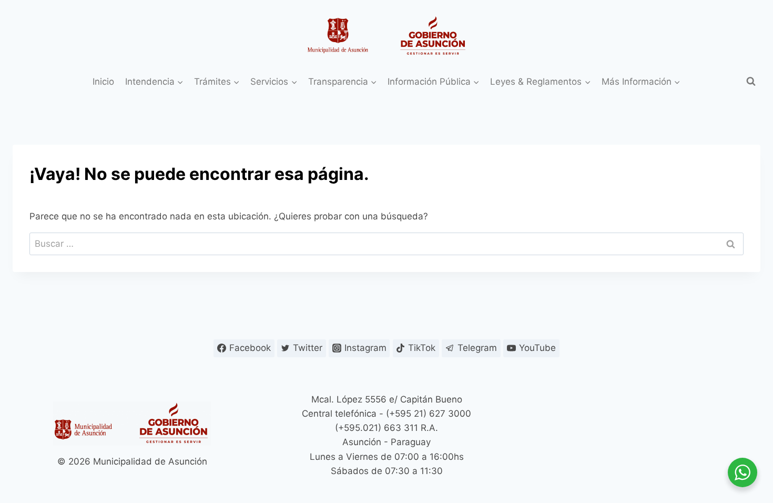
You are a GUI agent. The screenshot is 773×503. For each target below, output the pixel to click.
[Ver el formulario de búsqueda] (750, 81)
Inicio (103, 81)
